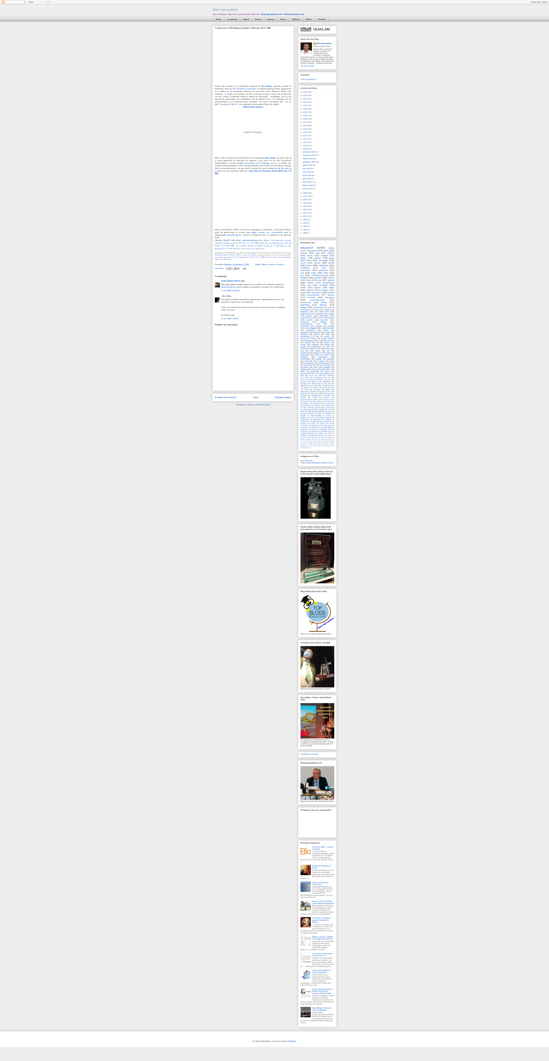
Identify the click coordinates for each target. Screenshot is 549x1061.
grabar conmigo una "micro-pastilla (266, 232)
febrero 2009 (308, 185)
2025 (305, 96)
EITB (306, 389)
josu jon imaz (326, 401)
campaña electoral (307, 433)
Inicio (255, 397)
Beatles (322, 435)
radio (328, 347)
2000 (305, 220)
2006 (305, 200)
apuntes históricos (316, 379)
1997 (305, 223)
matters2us (304, 429)
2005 (305, 203)
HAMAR (303, 385)
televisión (324, 320)
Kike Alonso (251, 248)
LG (320, 425)
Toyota (316, 439)
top (317, 336)
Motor (309, 19)
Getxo (283, 19)
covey (330, 439)
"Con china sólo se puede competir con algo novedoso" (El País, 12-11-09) (253, 241)
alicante (330, 292)
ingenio (317, 287)
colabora (321, 433)
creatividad (305, 326)
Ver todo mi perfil (307, 66)
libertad (327, 345)
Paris (314, 373)
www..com (307, 461)
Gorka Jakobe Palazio (230, 281)
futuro (309, 265)
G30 (328, 377)
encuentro (304, 367)
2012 (305, 139)
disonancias (304, 442)
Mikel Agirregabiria (224, 9)
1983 (305, 233)
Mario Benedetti (306, 437)
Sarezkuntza (305, 391)
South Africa (315, 431)
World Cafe (327, 431)
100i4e (319, 365)
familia (331, 263)
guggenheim (316, 347)
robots (322, 349)
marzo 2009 (307, 182)
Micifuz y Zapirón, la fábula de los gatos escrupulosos (322, 938)
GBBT (330, 435)
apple (328, 334)
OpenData (318, 411)
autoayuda (312, 250)
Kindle (313, 425)
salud (325, 273)
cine (309, 285)
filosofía (331, 326)
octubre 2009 (308, 159)
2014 (305, 132)
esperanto (314, 427)
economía (279, 264)
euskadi (324, 255)
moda (306, 377)
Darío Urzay (309, 375)
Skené (305, 409)
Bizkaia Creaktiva (325, 417)
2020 (305, 112)
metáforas (305, 268)
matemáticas (324, 316)
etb (322, 383)
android (313, 409)
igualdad (319, 314)
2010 (305, 146)
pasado (303, 397)
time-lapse (321, 407)
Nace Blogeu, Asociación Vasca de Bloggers (322, 1009)
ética (324, 268)
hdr (317, 343)
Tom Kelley (253, 255)
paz (302, 275)
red (328, 351)
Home (218, 19)
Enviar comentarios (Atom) (259, 405)
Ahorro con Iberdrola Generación (320, 884)
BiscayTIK (308, 361)
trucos (303, 263)
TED (316, 312)
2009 (305, 149)
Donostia (331, 387)
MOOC (326, 397)
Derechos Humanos (308, 349)
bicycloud (328, 411)
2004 (305, 206)
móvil (321, 341)
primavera (307, 405)
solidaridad (323, 265)
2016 (305, 126)
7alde (319, 385)
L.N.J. (223, 296)
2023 (305, 102)
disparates (304, 448)
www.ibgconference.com (252, 240)
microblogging (311, 328)
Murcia (303, 338)
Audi (329, 383)
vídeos (331, 248)
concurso (330, 341)
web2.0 (331, 253)
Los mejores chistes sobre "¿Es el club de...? (322, 955)
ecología (324, 290)
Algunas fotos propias (253, 107)
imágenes (304, 312)
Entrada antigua (283, 397)
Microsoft (304, 373)
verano (327, 336)
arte (302, 273)
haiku (315, 401)
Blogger (293, 1041)
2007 (305, 196)
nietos (331, 287)
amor (303, 292)
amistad (318, 278)
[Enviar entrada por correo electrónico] (244, 268)
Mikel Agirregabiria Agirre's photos (320, 463)
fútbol (303, 371)
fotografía (304, 334)
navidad (318, 359)
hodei (312, 413)
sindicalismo (323, 357)
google (303, 347)
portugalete (309, 363)
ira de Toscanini (282, 168)
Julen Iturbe (260, 248)
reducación (316, 292)
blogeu (313, 338)
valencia (313, 417)
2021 (305, 109)
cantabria (328, 413)
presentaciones (307, 324)
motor (308, 280)
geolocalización (316, 442)
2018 (305, 119)
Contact (322, 19)
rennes (317, 405)
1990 (305, 226)
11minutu (325, 399)
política (317, 258)
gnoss (313, 423)
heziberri (304, 435)
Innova (270, 19)
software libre (306, 369)
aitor (307, 351)
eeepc (317, 351)
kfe (314, 387)
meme (315, 367)
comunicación (313, 295)
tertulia (316, 355)
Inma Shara (254, 171)
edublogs (322, 409)
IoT (302, 407)
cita (329, 379)
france (320, 318)
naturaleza (329, 297)
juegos (331, 349)
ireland (328, 395)
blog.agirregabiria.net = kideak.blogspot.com (282, 14)
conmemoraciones (319, 275)
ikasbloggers (309, 341)
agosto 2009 (308, 165)
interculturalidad (316, 415)
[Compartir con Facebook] (235, 268)
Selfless (296, 19)
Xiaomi (323, 439)
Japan (327, 371)
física (317, 310)
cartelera (304, 423)
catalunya (310, 407)
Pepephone (318, 403)
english (320, 393)
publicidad (305, 322)
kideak (326, 330)
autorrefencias (306, 318)
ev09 (329, 433)
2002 (305, 213)
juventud (311, 297)
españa (310, 320)
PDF (256, 243)
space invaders (308, 444)
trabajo (304, 307)
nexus (329, 415)
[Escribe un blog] (230, 268)
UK (317, 399)
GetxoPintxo (305, 403)
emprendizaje (316, 395)
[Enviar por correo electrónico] (227, 268)
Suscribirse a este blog (309, 754)
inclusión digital (326, 427)
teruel (322, 387)
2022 (305, 106)
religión (331, 314)
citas (317, 253)
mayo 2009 (307, 175)
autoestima (324, 373)
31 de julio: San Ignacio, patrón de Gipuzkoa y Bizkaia (321, 920)
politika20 (304, 357)
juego (322, 391)
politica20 (304, 393)
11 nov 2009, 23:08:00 (230, 291)
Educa (258, 19)
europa (327, 310)
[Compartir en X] (232, 268)
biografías (315, 345)
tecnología (323, 260)
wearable (328, 405)
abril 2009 (307, 179)
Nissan (316, 437)
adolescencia (329, 385)
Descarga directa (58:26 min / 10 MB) (252, 257)
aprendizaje (318, 307)
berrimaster (330, 403)
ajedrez (308, 343)
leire (329, 391)
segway (331, 442)
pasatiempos (328, 283)
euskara (309, 316)
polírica (331, 318)
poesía (324, 302)
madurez (316, 334)
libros (309, 260)
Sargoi (332, 407)
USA (325, 324)
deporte (323, 305)
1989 (305, 230)
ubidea (314, 383)
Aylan (319, 444)
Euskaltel (326, 367)
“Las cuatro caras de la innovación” (226, 257)
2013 (305, 136)
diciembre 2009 (309, 152)
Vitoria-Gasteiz (324, 363)
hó (333, 373)
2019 (305, 116)
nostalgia (321, 361)
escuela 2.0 (317, 353)
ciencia (317, 263)
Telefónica (330, 375)
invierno (322, 423)
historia (304, 253)
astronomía (305, 353)
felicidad (304, 278)
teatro (332, 361)
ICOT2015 (316, 389)
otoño (330, 409)
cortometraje (305, 359)
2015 (305, 129)
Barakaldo (315, 371)
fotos (326, 250)
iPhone (310, 365)
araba (321, 375)
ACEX (328, 365)
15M (312, 393)
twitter (303, 287)
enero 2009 (307, 189)
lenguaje (318, 326)
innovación (219, 268)
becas (330, 446)
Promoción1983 (306, 439)
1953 (319, 413)
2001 (305, 216)
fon (302, 365)
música (331, 278)
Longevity (232, 19)
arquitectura (305, 336)
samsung (313, 435)
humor (310, 255)
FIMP (310, 411)
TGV (322, 446)
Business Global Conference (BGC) (229, 255)
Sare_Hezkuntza (306, 399)
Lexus (303, 379)
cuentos (327, 332)
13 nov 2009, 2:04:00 (230, 319)
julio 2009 (307, 169)
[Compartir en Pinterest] (238, 268)
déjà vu (234, 104)
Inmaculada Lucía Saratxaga (256, 163)
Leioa (312, 385)
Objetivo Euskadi (326, 437)
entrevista (304, 427)
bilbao (264, 264)
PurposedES (305, 419)
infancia (310, 290)
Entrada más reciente (225, 397)
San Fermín (313, 446)
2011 (305, 142)
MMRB (328, 389)
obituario (316, 332)
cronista (271, 264)
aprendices (305, 332)
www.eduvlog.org (234, 235)
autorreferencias (317, 300)
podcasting (305, 355)
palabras (304, 417)
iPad (314, 391)
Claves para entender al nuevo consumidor (321, 971)
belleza (327, 355)
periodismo (310, 330)
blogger (323, 322)
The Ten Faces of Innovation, (244, 89)
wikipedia (330, 359)
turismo (331, 295)
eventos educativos (323, 369)
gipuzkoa (314, 381)
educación (307, 247)
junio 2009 (307, 172)
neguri (314, 429)
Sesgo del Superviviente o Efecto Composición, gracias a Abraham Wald (322, 991)
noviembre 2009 (309, 155)
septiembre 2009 (309, 162)
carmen (303, 345)
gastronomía (305, 314)
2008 (305, 193)
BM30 (303, 411)
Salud (246, 19)
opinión (331, 280)
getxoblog (305, 305)
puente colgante (327, 338)
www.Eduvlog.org (228, 287)
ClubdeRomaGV (327, 328)
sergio (315, 397)
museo (327, 343)
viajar (313, 273)
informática (326, 381)
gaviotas (303, 415)
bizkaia (310, 283)
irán (325, 442)
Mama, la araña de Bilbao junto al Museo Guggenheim (323, 902)
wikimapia (323, 429)
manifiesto (327, 419)
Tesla (327, 312)
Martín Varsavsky (325, 421)
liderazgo (304, 383)
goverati (303, 413)
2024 (305, 99)
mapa (328, 353)
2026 (305, 92)
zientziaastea (317, 377)
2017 (305, 122)
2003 (305, 210)
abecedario (328, 425)
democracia (306, 302)
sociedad (323, 285)
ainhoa (306, 387)
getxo (331, 258)
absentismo (317, 419)
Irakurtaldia (313, 421)
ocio (319, 280)
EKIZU (326, 444)
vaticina (303, 421)
